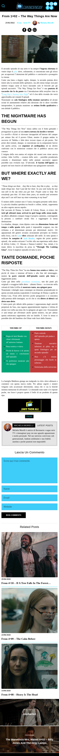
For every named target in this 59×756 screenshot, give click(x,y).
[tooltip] (48, 4)
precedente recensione (30, 282)
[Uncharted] (29, 712)
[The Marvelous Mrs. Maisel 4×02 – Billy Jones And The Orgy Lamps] (29, 739)
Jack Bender (29, 238)
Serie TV (27, 23)
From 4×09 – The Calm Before (18, 638)
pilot (15, 72)
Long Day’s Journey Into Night (15, 94)
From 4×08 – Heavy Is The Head (19, 694)
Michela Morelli (47, 23)
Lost (19, 236)
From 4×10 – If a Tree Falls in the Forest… (26, 583)
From (19, 23)
